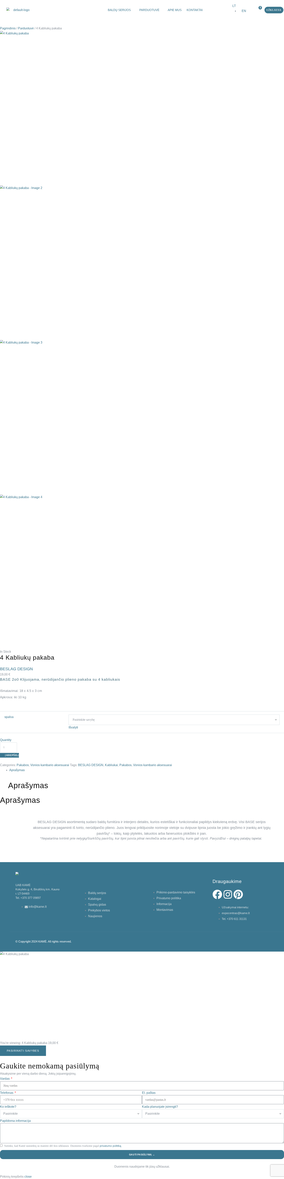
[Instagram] (228, 894)
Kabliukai (111, 765)
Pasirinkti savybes (23, 1050)
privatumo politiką (110, 1145)
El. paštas (149, 1092)
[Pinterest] (238, 894)
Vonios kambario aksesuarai (49, 765)
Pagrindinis (8, 28)
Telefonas (7, 1092)
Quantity (5, 740)
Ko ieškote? (8, 1106)
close (28, 1176)
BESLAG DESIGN (90, 765)
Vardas (5, 1078)
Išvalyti (73, 727)
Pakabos (23, 765)
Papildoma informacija (15, 1120)
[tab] (146, 770)
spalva (9, 717)
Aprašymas (17, 770)
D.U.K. (154, 881)
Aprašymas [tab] (28, 785)
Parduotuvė (26, 28)
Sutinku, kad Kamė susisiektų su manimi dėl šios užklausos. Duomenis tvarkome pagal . (63, 1145)
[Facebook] (217, 894)
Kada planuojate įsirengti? (160, 1106)
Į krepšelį (12, 755)
